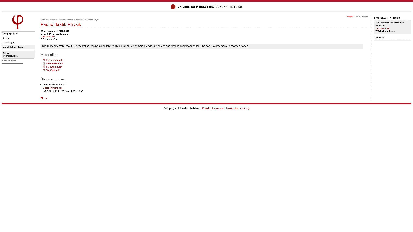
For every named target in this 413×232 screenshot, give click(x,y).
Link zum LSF (48, 36)
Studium (6, 38)
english (357, 16)
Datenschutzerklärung (237, 108)
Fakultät (7, 53)
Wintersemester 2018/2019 (71, 20)
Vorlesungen (8, 42)
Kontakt (365, 16)
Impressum (218, 108)
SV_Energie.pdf (54, 66)
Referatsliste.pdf (54, 63)
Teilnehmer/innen (52, 88)
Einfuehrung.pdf (54, 60)
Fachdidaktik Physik (13, 47)
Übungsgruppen (10, 33)
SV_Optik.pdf (53, 70)
